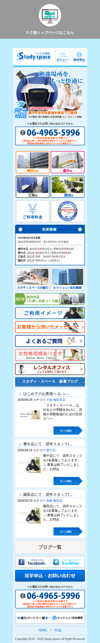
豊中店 (50, 450)
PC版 (58, 630)
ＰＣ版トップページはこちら (50, 33)
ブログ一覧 (50, 547)
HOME (42, 630)
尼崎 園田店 (54, 500)
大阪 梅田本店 (55, 399)
